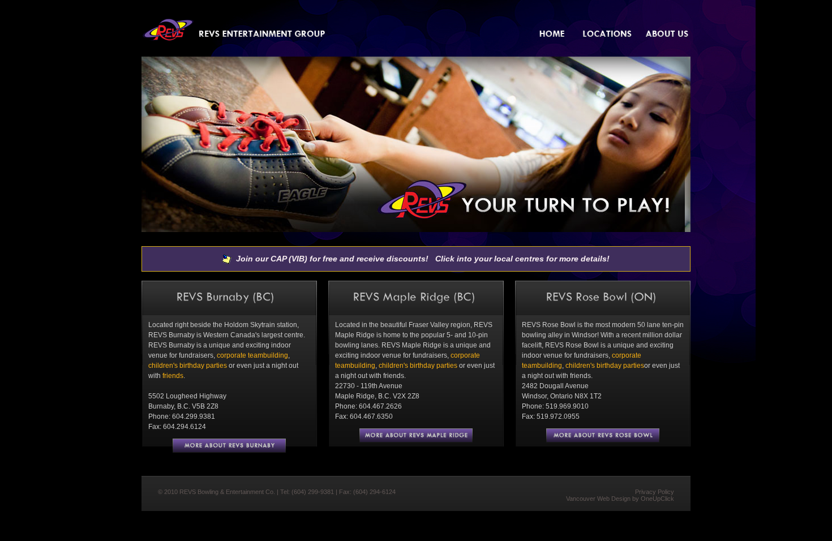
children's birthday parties (187, 366)
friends (172, 376)
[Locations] (607, 34)
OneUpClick (657, 498)
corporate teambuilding (252, 355)
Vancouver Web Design (598, 498)
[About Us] (668, 34)
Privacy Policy (654, 491)
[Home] (554, 34)
